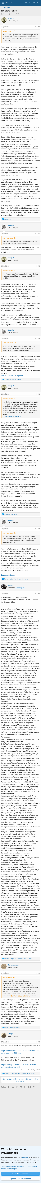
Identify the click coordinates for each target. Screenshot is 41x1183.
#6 (39, 529)
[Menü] (3, 3)
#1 (39, 27)
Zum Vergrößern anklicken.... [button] (20, 996)
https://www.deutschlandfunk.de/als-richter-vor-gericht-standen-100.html (20, 1051)
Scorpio (5, 14)
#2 (39, 234)
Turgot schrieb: (8, 31)
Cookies (25, 1157)
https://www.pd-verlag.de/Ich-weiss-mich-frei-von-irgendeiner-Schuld (19, 1066)
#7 (39, 593)
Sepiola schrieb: (8, 270)
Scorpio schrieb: (8, 238)
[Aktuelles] (34, 3)
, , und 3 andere (18, 959)
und (12, 379)
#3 (39, 266)
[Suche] (38, 3)
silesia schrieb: (7, 978)
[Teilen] (36, 27)
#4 (39, 338)
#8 (39, 973)
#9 (39, 1042)
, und (16, 579)
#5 (39, 394)
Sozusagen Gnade (8, 575)
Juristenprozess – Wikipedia (12, 375)
